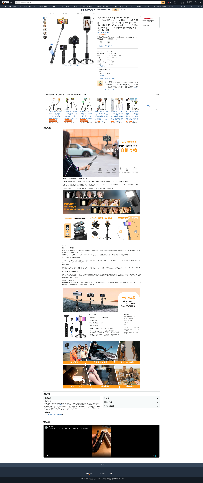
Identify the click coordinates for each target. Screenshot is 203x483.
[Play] (45, 456)
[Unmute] (158, 456)
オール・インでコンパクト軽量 (67, 428)
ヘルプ (20, 6)
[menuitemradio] (155, 456)
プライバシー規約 (89, 478)
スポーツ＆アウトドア (196, 6)
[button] (4, 6)
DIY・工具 (179, 6)
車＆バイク (186, 6)
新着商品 (66, 6)
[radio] (45, 18)
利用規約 (83, 478)
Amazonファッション (108, 6)
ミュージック (73, 6)
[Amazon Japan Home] (89, 474)
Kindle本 (99, 6)
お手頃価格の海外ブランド (159, 6)
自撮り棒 (95, 13)
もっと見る (101, 75)
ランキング (35, 6)
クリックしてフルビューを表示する (71, 65)
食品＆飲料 (118, 6)
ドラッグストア (172, 6)
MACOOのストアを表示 (103, 32)
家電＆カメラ (46, 13)
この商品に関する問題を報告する (107, 78)
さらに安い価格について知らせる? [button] (53, 414)
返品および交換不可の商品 (61, 404)
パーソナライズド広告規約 (100, 478)
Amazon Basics (43, 6)
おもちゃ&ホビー (147, 6)
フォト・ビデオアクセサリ (86, 13)
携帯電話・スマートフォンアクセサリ (71, 13)
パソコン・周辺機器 (136, 6)
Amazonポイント (13, 6)
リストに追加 (146, 25)
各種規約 (109, 478)
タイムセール (59, 6)
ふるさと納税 (82, 6)
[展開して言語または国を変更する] (107, 473)
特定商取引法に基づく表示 (118, 478)
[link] (55, 115)
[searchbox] (90, 2)
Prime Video (52, 6)
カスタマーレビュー (54, 428)
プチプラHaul (27, 6)
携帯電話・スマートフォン (56, 13)
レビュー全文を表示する (82, 428)
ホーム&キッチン (91, 6)
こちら (78, 409)
